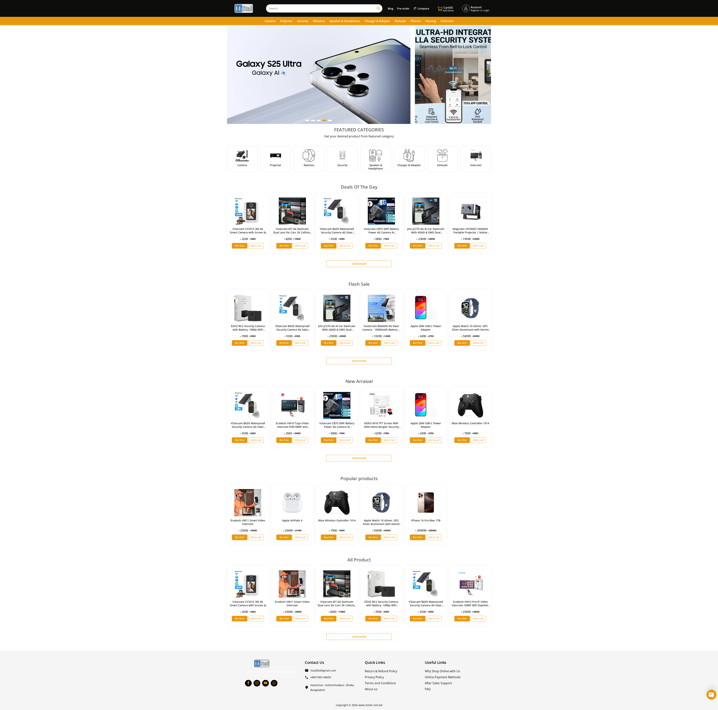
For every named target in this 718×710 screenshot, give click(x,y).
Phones (416, 21)
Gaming (431, 21)
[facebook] (248, 683)
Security (302, 21)
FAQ (427, 689)
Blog (390, 8)
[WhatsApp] (274, 683)
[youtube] (265, 683)
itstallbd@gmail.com (323, 670)
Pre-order (403, 8)
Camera (270, 21)
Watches (319, 21)
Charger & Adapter (377, 21)
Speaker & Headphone (344, 21)
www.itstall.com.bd (370, 705)
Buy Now (239, 245)
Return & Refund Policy (381, 671)
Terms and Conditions (380, 683)
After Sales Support (438, 683)
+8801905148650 (320, 677)
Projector (286, 21)
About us (371, 689)
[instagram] (257, 683)
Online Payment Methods (443, 677)
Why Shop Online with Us (442, 671)
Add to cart (255, 245)
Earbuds (400, 21)
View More (359, 264)
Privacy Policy (374, 677)
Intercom (447, 21)
